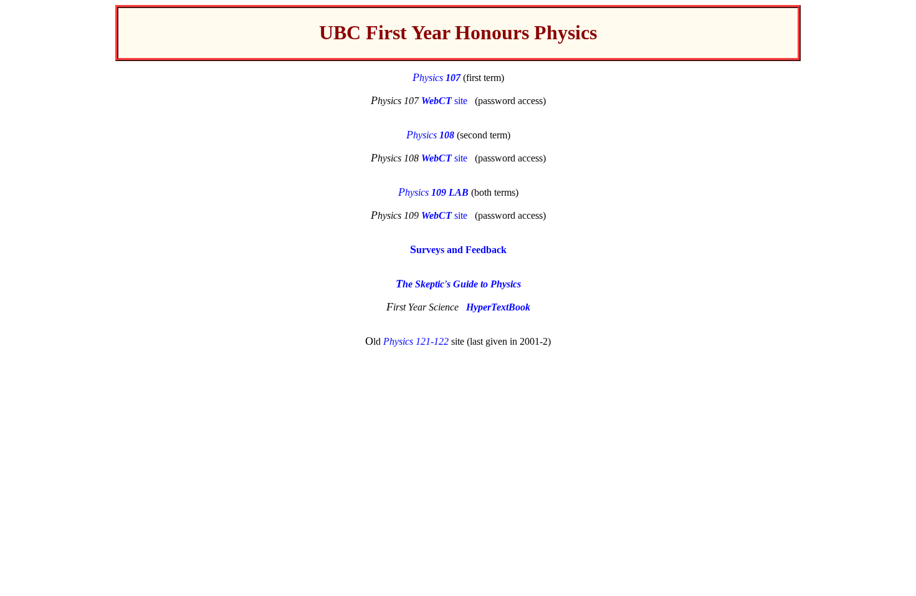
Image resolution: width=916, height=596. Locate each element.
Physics (436, 77)
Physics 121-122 (416, 341)
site (444, 100)
